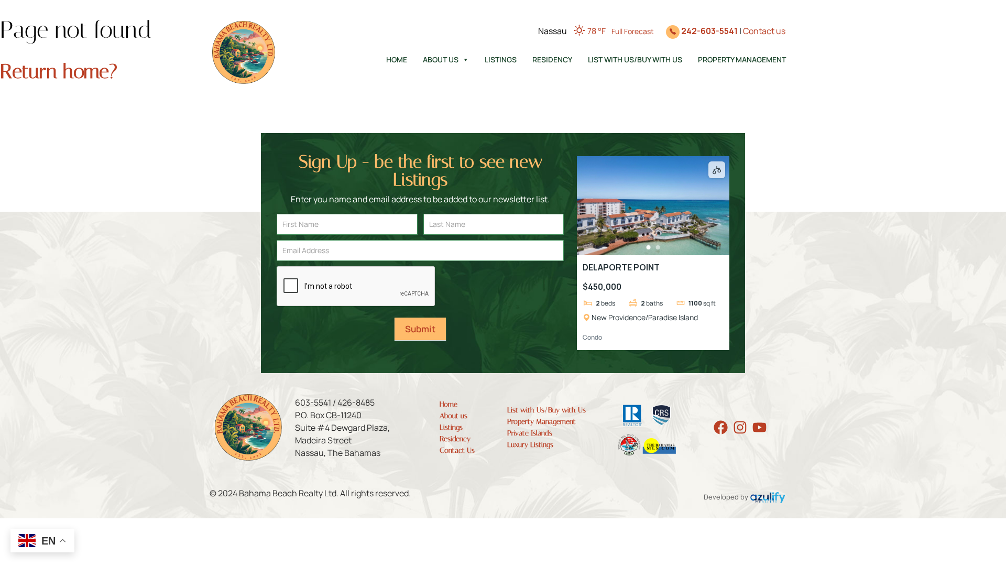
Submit (420, 329)
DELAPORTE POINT (621, 267)
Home (396, 59)
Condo (592, 337)
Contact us (764, 31)
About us (440, 59)
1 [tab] (648, 247)
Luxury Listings (530, 444)
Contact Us (457, 450)
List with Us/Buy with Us (635, 59)
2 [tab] (657, 247)
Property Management (742, 59)
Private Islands (529, 433)
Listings (501, 59)
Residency (552, 59)
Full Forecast (632, 31)
